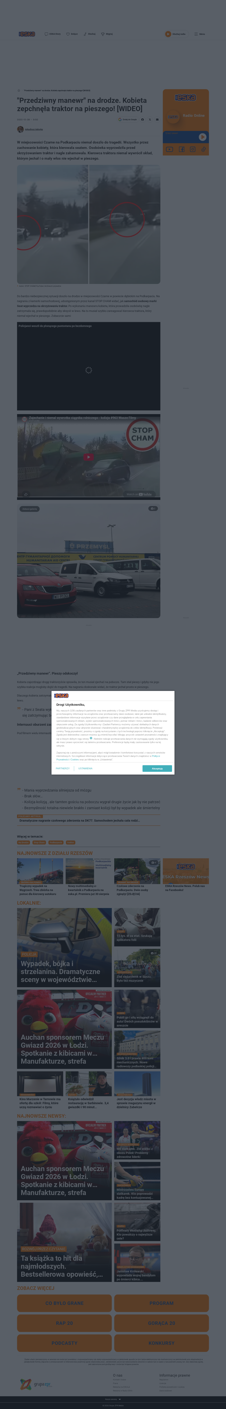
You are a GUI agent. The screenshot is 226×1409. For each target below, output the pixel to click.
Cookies (75, 759)
